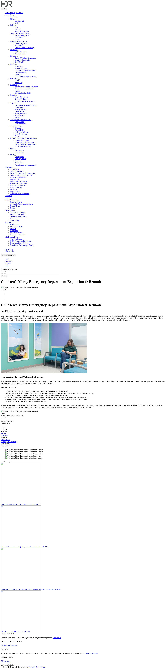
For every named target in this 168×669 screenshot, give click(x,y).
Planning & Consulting (18, 183)
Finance (13, 56)
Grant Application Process (19, 243)
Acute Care (19, 66)
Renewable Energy (21, 99)
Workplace (18, 37)
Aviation (18, 128)
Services (8, 167)
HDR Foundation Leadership (20, 241)
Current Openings (91, 653)
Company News (16, 202)
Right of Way (15, 192)
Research (13, 190)
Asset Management (17, 171)
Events (12, 208)
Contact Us (9, 251)
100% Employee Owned (14, 13)
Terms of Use (33, 667)
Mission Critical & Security (24, 48)
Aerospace (14, 17)
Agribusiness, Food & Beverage (26, 87)
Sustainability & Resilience (19, 194)
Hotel (17, 81)
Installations (19, 46)
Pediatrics (18, 74)
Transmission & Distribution (25, 101)
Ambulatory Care (21, 68)
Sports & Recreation (22, 31)
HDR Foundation (12, 237)
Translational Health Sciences (25, 76)
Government (19, 21)
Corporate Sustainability (18, 216)
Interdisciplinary (20, 109)
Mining (17, 91)
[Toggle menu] (13, 15)
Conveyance (19, 157)
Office (17, 39)
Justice (17, 23)
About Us (9, 210)
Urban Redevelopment (23, 146)
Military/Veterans (16, 233)
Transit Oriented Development (25, 144)
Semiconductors (20, 124)
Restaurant (18, 83)
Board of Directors (17, 214)
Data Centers (19, 122)
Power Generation (21, 97)
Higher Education (21, 52)
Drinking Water (20, 159)
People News (15, 206)
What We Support (16, 239)
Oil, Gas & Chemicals (23, 93)
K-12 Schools (20, 54)
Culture (12, 25)
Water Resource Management (25, 165)
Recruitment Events (17, 235)
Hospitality (14, 79)
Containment (19, 107)
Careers (8, 222)
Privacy (42, 667)
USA (7, 259)
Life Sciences (19, 111)
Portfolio (8, 196)
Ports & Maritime (21, 134)
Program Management (18, 185)
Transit (17, 136)
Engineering (14, 179)
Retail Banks (19, 62)
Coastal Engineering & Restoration (22, 173)
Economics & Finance (18, 177)
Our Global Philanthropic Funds (21, 245)
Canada (8, 263)
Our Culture (14, 220)
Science (13, 103)
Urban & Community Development (23, 138)
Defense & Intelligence (18, 41)
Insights (8, 198)
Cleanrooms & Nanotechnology (26, 105)
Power (12, 95)
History (12, 218)
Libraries (18, 29)
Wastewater (19, 163)
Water (12, 155)
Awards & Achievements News (21, 204)
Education (13, 50)
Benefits (13, 229)
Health (12, 64)
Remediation (19, 150)
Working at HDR (16, 227)
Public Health (19, 116)
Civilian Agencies (21, 44)
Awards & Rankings (17, 212)
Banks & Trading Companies (25, 58)
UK (6, 265)
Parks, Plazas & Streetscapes (25, 142)
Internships (14, 231)
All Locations (6, 661)
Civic (12, 19)
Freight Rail (19, 130)
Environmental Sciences (18, 181)
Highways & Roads (22, 132)
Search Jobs (14, 225)
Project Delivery (16, 187)
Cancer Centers (20, 72)
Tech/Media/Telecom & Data (20, 120)
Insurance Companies (22, 60)
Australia (8, 261)
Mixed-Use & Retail (22, 35)
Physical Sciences (21, 113)
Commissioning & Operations (21, 175)
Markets (8, 15)
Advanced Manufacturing (24, 89)
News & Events (11, 200)
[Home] (6, 6)
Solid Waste (19, 153)
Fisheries (18, 161)
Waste (12, 148)
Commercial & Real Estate (19, 33)
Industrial (13, 85)
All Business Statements (9, 645)
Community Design (22, 140)
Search (3, 271)
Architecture (14, 169)
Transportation (15, 126)
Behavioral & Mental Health (25, 70)
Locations (9, 249)
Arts (16, 27)
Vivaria (17, 118)
